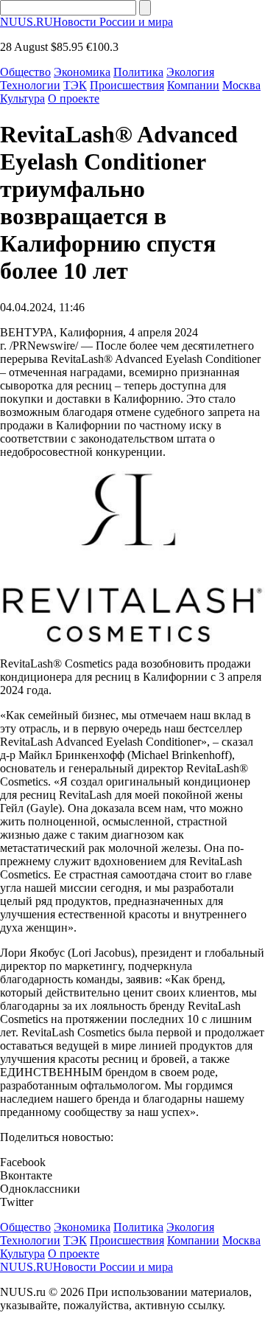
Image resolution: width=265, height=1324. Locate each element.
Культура (22, 98)
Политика (138, 72)
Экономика (82, 72)
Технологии (30, 85)
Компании (193, 85)
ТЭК (75, 85)
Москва (241, 85)
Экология (190, 72)
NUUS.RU (86, 21)
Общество (25, 72)
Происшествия (127, 85)
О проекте (73, 98)
